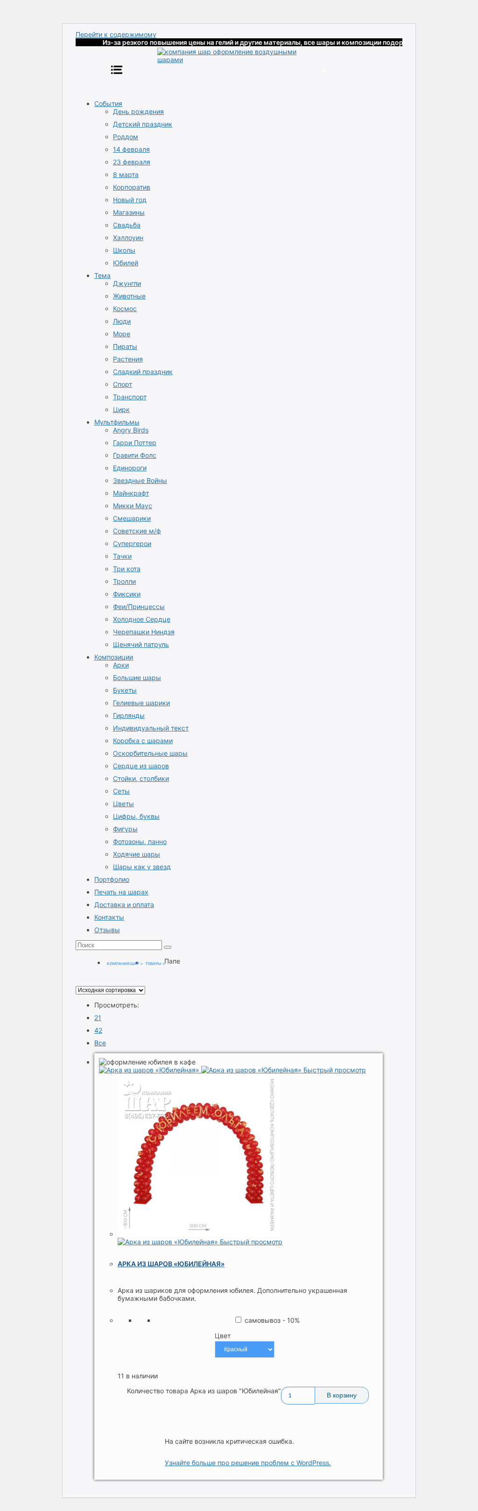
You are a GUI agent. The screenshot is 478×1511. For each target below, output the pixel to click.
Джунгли (127, 283)
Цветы (123, 804)
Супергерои (132, 543)
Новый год (130, 200)
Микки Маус (132, 506)
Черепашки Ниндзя (144, 632)
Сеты (121, 791)
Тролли (124, 581)
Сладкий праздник (143, 372)
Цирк (121, 409)
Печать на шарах (121, 892)
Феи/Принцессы (139, 606)
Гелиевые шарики (141, 703)
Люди (122, 321)
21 (97, 1018)
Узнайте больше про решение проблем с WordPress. (248, 1463)
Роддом (125, 137)
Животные (129, 296)
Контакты (109, 917)
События (108, 103)
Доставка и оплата (124, 904)
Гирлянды (129, 715)
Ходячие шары (136, 854)
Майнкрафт (131, 493)
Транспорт (130, 397)
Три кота (127, 569)
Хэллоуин (128, 237)
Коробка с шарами (143, 741)
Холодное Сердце (141, 619)
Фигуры (125, 829)
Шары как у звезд (142, 867)
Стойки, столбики (141, 778)
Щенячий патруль (141, 644)
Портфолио (111, 879)
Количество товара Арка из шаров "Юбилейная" (204, 1391)
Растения (128, 359)
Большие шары (137, 677)
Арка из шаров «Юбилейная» (171, 1264)
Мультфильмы (117, 422)
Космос (125, 308)
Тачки (122, 556)
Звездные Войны (140, 480)
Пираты (125, 346)
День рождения (138, 111)
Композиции (113, 657)
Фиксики (127, 594)
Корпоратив (131, 187)
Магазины (129, 212)
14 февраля (131, 149)
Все (100, 1043)
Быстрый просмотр (334, 1070)
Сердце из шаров (141, 766)
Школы (124, 250)
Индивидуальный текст (151, 728)
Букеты (125, 690)
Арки (121, 665)
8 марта (126, 174)
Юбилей (125, 263)
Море (121, 334)
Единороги (130, 468)
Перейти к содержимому (116, 34)
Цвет (223, 1336)
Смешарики (132, 518)
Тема (102, 275)
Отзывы (107, 930)
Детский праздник (142, 124)
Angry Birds (130, 430)
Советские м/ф (137, 531)
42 (98, 1030)
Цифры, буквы (136, 816)
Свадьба (127, 225)
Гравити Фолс (134, 455)
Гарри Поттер (134, 443)
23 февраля (131, 162)
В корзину (342, 1395)
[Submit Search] (167, 947)
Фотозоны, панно (140, 841)
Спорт (122, 384)
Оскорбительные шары (150, 753)
